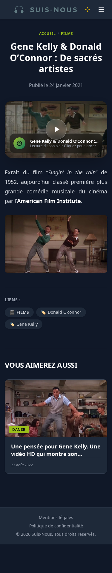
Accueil (47, 33)
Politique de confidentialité (56, 526)
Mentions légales (56, 517)
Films (67, 33)
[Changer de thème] (87, 9)
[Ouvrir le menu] (101, 9)
